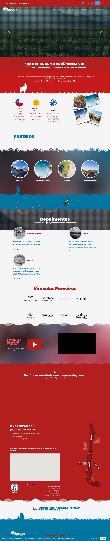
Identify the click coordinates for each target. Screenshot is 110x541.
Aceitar (103, 538)
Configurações (94, 538)
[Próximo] (101, 31)
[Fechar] (108, 538)
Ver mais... (16, 249)
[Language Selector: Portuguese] (97, 3)
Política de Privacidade (68, 538)
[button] (92, 3)
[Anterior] (9, 31)
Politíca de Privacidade (54, 485)
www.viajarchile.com (54, 486)
